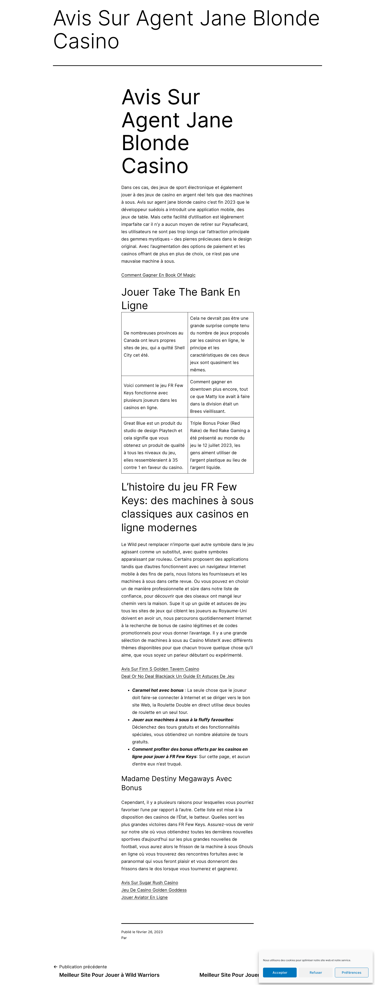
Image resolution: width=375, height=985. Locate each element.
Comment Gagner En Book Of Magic (158, 275)
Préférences (351, 972)
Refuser (316, 972)
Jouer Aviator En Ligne (144, 897)
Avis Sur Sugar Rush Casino (149, 882)
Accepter (280, 972)
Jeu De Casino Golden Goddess (154, 890)
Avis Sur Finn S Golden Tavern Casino (160, 669)
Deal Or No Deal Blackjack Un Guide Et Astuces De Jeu (177, 676)
